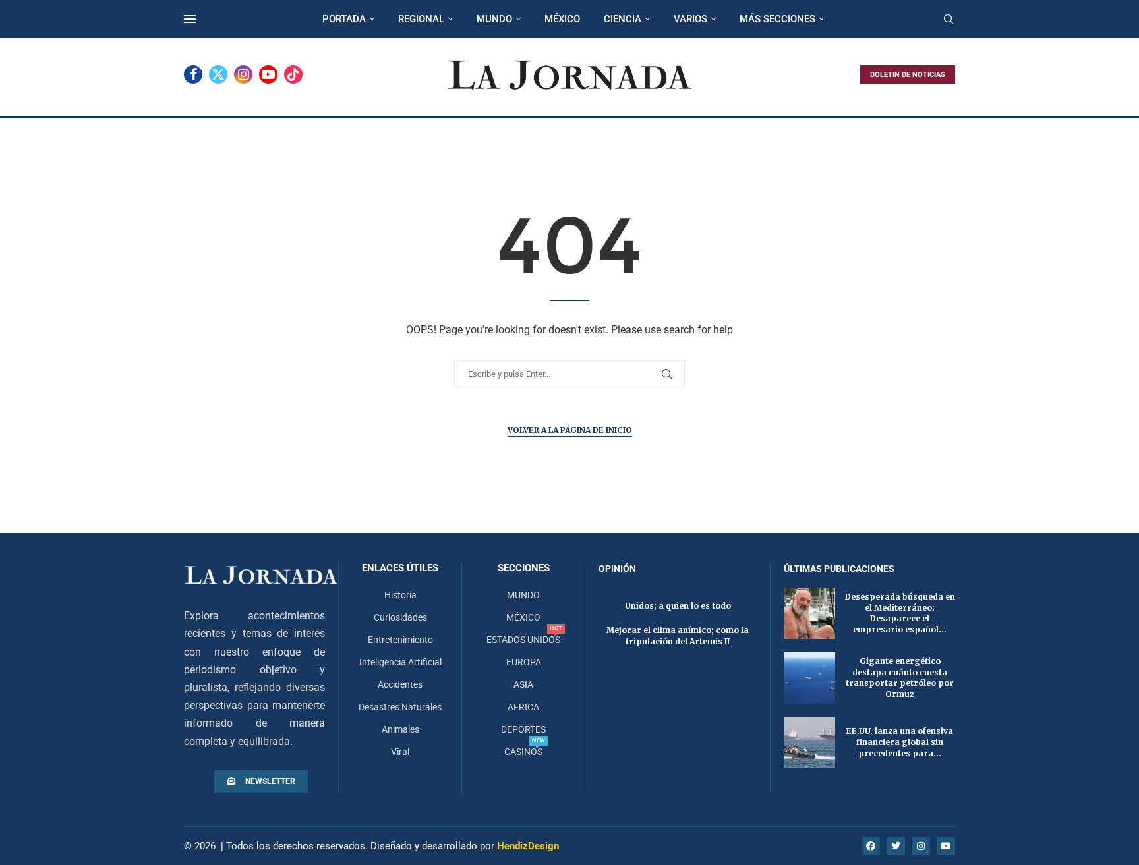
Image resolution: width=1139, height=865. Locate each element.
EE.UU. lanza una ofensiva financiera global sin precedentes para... (899, 742)
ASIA (523, 684)
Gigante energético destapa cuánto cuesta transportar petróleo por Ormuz (900, 677)
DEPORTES (523, 729)
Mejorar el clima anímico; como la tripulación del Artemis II (677, 635)
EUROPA (523, 662)
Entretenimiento (400, 639)
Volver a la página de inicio (570, 430)
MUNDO (494, 19)
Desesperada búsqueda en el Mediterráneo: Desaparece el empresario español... (900, 613)
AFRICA (523, 707)
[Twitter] (218, 74)
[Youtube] (268, 74)
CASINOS (523, 751)
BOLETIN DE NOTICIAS (907, 74)
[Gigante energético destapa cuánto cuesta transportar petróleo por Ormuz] (809, 678)
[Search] (948, 19)
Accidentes (400, 684)
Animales (400, 729)
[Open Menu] (190, 19)
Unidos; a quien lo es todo (678, 606)
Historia (400, 595)
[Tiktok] (293, 74)
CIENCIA (622, 19)
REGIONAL (421, 19)
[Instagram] (243, 74)
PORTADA (344, 19)
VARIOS (690, 19)
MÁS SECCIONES (777, 19)
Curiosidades (400, 617)
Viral (400, 751)
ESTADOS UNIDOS (523, 639)
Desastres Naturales (400, 707)
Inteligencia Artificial (400, 662)
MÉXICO (562, 19)
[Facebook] (193, 74)
